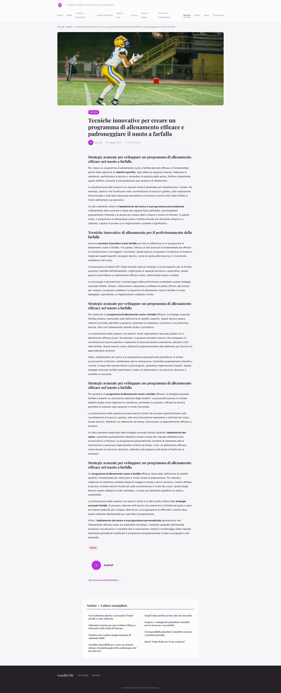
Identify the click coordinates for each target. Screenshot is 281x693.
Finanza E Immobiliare (164, 15)
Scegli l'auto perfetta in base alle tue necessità (168, 615)
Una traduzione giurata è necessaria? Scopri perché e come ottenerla (111, 617)
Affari (69, 15)
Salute (197, 15)
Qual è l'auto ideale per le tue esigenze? (165, 641)
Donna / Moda (145, 15)
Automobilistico (105, 15)
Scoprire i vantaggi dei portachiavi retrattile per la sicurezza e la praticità (167, 624)
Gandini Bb (65, 675)
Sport (206, 15)
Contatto (96, 675)
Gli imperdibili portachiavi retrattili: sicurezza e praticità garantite (168, 633)
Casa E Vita (119, 15)
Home (60, 15)
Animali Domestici (81, 15)
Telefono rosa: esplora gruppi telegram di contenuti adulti (110, 637)
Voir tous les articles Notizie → (104, 580)
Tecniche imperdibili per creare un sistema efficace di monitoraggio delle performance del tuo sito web (112, 647)
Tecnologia (218, 15)
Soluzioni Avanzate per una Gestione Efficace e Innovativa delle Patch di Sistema (112, 627)
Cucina (134, 15)
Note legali (83, 675)
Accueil (60, 27)
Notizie (187, 15)
